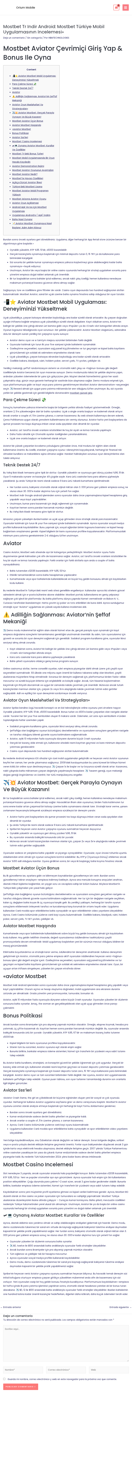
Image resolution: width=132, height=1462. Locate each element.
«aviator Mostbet (21, 129)
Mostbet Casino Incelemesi (27, 141)
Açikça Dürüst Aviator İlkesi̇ (27, 182)
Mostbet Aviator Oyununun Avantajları (33, 170)
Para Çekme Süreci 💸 (24, 84)
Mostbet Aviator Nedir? (25, 174)
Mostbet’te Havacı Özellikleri (27, 178)
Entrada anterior (10, 1307)
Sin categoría (34, 37)
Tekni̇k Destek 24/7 (22, 88)
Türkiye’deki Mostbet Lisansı (27, 186)
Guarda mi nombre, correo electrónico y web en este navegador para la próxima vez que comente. (62, 1379)
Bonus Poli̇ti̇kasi (20, 133)
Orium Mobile (25, 7)
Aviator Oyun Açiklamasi (25, 203)
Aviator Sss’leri (20, 137)
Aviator (16, 92)
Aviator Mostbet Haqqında (26, 125)
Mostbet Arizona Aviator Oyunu (29, 198)
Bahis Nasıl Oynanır (22, 219)
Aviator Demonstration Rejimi (28, 166)
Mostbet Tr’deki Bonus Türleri (27, 153)
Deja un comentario (14, 37)
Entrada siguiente (121, 1307)
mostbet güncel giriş (81, 393)
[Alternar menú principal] (126, 7)
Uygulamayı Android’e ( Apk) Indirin (31, 215)
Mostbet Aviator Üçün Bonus (27, 121)
